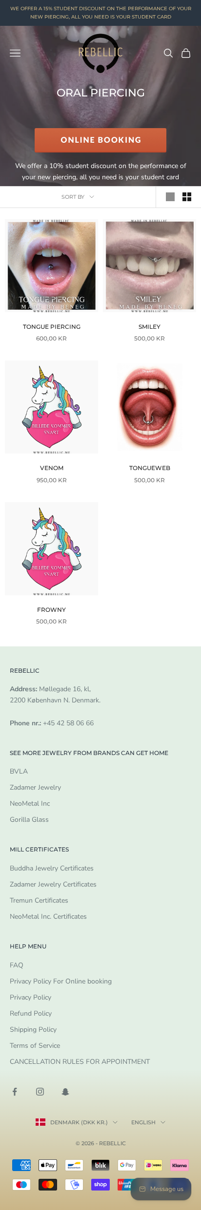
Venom (51, 468)
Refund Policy (31, 1013)
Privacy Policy (30, 997)
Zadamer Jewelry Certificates (53, 884)
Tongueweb (149, 468)
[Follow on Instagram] (40, 1092)
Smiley (150, 326)
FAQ (16, 965)
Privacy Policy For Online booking (61, 981)
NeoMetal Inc (30, 803)
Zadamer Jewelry (35, 787)
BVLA (19, 771)
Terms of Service (35, 1045)
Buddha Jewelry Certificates (52, 868)
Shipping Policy (33, 1029)
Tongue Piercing (51, 326)
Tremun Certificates (39, 900)
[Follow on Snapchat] (65, 1092)
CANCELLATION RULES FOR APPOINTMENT (80, 1061)
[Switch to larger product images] (170, 197)
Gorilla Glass (29, 819)
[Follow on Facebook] (15, 1092)
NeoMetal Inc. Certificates (48, 916)
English (143, 1122)
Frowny (51, 609)
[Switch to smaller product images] (186, 197)
